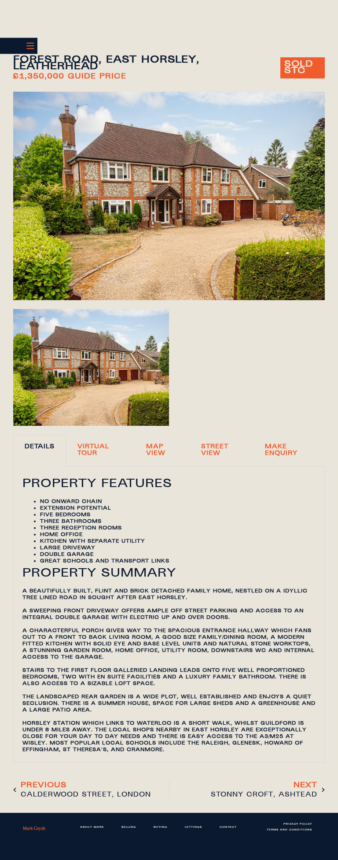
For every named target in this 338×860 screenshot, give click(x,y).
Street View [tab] (214, 450)
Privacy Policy (297, 824)
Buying (160, 827)
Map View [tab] (155, 450)
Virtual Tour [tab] (93, 450)
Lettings (193, 827)
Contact (228, 827)
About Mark (92, 827)
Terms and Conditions (289, 830)
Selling (128, 827)
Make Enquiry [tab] (281, 450)
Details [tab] (40, 447)
